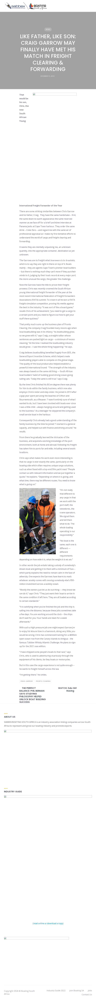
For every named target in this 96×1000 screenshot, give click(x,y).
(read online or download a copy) (48, 923)
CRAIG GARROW (26, 681)
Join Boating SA (76, 990)
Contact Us (87, 994)
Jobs (90, 990)
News (48, 29)
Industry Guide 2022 (56, 990)
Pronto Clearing (43, 681)
